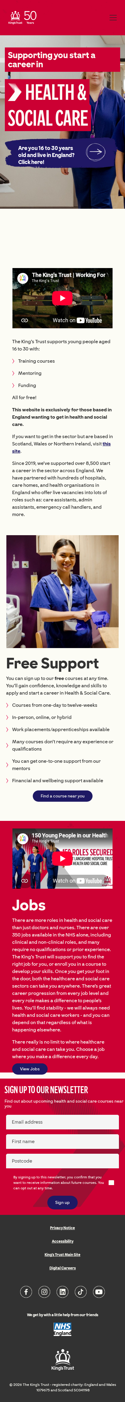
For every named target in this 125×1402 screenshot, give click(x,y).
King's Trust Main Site (62, 1255)
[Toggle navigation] (113, 17)
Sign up (62, 1202)
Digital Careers (62, 1268)
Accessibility (62, 1241)
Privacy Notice (62, 1228)
